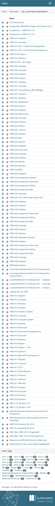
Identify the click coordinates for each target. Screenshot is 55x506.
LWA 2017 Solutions (18, 379)
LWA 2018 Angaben (18, 387)
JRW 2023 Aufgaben (18, 145)
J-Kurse (38, 467)
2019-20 (31, 459)
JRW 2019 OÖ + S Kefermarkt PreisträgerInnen (29, 50)
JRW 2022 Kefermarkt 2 (19, 114)
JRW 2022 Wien (16, 138)
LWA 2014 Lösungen (18, 299)
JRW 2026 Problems (18, 261)
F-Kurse (27, 467)
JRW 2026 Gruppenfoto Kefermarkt (24, 245)
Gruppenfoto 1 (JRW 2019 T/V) (22, 30)
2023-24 (30, 462)
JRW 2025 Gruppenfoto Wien (21, 221)
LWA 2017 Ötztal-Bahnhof (20, 371)
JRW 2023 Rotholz (17, 161)
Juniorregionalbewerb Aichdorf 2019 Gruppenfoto (30, 269)
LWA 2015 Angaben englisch (21, 311)
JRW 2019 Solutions (18, 58)
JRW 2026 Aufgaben (18, 241)
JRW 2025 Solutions (18, 233)
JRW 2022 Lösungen (18, 118)
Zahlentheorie (33, 478)
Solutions (7, 475)
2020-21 (43, 459)
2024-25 (41, 462)
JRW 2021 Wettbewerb (19, 102)
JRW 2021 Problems (18, 94)
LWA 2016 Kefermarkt (18, 327)
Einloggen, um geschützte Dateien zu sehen (20, 487)
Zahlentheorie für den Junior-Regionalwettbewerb (30, 444)
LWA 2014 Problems (18, 303)
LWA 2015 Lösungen (18, 315)
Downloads (14, 11)
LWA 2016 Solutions (18, 351)
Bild (5, 467)
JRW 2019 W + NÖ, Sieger (20, 62)
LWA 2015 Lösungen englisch (22, 319)
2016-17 (42, 456)
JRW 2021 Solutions (18, 98)
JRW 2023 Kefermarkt (19, 149)
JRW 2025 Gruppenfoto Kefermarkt (24, 213)
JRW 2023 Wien (16, 169)
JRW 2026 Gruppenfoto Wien (21, 253)
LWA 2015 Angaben (18, 307)
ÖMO (5, 3)
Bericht (42, 465)
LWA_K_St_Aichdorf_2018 (20, 407)
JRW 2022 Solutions (18, 133)
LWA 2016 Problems (18, 339)
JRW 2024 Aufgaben (18, 173)
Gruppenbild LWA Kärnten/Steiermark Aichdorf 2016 (31, 26)
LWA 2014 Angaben (18, 295)
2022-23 (18, 462)
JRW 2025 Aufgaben (18, 209)
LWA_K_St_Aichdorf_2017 (20, 403)
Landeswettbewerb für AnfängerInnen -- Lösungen (30, 283)
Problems (20, 470)
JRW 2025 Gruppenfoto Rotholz (22, 217)
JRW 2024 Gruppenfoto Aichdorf (23, 177)
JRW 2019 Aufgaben (18, 38)
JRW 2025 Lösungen (18, 225)
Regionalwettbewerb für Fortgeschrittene (19, 473)
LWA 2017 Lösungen (18, 363)
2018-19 (20, 459)
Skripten (44, 473)
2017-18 (7, 459)
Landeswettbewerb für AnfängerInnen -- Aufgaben (30, 279)
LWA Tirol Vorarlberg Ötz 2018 (22, 424)
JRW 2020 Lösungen (18, 70)
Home (4, 11)
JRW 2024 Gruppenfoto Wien (21, 189)
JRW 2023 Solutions (18, 165)
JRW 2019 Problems (18, 54)
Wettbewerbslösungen (12, 478)
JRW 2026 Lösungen (18, 257)
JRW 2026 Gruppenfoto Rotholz (22, 249)
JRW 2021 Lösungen (18, 86)
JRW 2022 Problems (18, 122)
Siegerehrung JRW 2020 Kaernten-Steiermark (28, 440)
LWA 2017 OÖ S (16, 367)
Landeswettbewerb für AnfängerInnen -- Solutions (30, 287)
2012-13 (6, 456)
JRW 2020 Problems (18, 74)
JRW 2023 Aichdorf (17, 141)
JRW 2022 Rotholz (17, 126)
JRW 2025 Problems (18, 229)
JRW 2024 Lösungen (18, 193)
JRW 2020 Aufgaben (18, 66)
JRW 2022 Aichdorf (17, 106)
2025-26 (18, 465)
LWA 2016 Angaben (18, 323)
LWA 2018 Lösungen (18, 391)
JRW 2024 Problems (18, 201)
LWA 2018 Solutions (18, 399)
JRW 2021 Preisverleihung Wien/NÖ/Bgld (26, 90)
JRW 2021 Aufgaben (18, 82)
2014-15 (18, 456)
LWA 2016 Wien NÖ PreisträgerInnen (25, 355)
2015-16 (31, 456)
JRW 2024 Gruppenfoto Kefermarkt (24, 181)
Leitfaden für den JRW (19, 291)
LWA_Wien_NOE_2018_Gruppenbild (24, 432)
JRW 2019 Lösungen (18, 42)
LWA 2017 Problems (18, 375)
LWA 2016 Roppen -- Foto (20, 347)
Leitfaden (7, 470)
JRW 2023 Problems (18, 157)
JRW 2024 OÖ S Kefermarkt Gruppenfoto (26, 197)
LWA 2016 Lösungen (18, 335)
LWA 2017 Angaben (18, 359)
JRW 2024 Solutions (18, 205)
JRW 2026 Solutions (18, 265)
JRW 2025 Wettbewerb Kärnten (22, 237)
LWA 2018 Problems (18, 395)
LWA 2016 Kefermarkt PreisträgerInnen (25, 331)
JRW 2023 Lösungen (18, 153)
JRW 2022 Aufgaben (18, 110)
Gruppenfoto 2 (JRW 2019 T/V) (22, 34)
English (15, 467)
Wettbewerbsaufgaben (26, 475)
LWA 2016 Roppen (17, 343)
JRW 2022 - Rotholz (18, 130)
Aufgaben (31, 465)
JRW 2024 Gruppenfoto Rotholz (22, 185)
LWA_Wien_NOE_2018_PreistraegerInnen (27, 436)
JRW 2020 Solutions (18, 78)
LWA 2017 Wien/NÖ (18, 383)
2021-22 (6, 462)
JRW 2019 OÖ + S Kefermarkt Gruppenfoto (27, 46)
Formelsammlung (17, 22)
